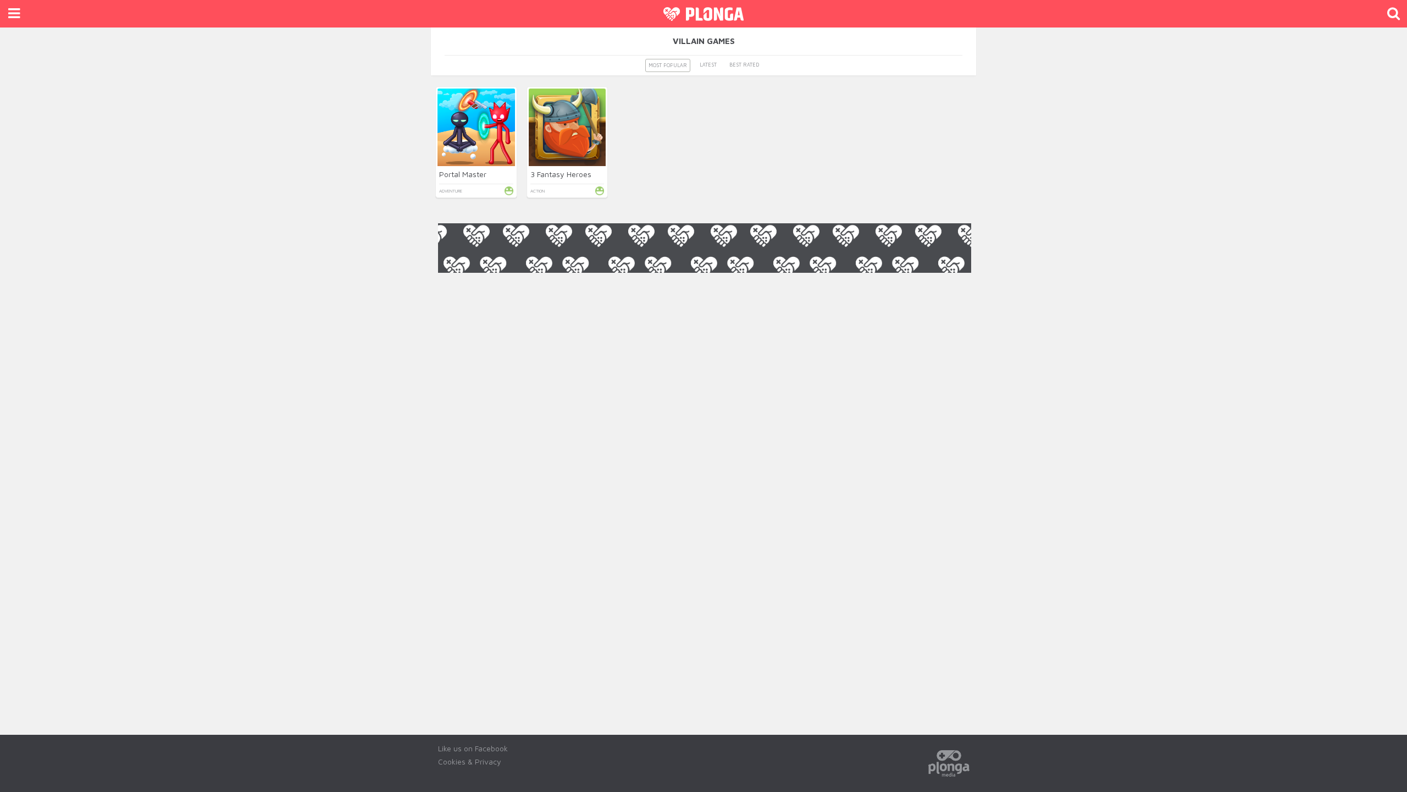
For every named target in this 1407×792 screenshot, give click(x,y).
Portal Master (462, 174)
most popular (668, 65)
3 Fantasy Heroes (560, 174)
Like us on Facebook (473, 748)
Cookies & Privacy (469, 761)
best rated (744, 65)
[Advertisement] (704, 297)
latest (708, 65)
